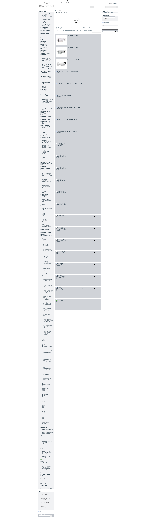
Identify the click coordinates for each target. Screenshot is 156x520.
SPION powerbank (45, 201)
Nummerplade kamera (46, 186)
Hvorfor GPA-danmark (74, 518)
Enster (43, 339)
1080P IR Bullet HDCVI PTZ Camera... (75, 240)
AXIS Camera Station (46, 268)
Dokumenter (43, 41)
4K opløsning (43, 84)
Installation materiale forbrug (47, 432)
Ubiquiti (43, 416)
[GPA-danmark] (49, 4)
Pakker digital (44, 463)
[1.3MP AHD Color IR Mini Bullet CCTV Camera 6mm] (61, 160)
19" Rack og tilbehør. (46, 433)
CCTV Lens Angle (44, 493)
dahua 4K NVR (46, 310)
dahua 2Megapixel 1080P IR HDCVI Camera (47, 100)
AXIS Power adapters (47, 263)
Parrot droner (44, 399)
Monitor (43, 224)
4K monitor (44, 85)
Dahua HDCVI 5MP (45, 119)
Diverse (42, 39)
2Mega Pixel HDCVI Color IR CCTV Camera (47, 104)
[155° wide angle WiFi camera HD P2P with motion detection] (61, 88)
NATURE (43, 391)
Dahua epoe (45, 298)
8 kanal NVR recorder (46, 451)
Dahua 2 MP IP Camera (47, 299)
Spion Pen (44, 196)
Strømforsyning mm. (46, 207)
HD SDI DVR (44, 442)
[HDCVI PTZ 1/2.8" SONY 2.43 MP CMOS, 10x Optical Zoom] (61, 220)
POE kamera (44, 156)
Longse (43, 386)
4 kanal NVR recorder (46, 450)
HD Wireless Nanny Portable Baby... (75, 288)
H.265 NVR (44, 90)
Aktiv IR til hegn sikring (46, 22)
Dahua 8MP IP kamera (47, 305)
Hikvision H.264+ (45, 92)
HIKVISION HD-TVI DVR (47, 444)
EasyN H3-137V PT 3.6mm (73, 71)
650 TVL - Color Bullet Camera (74, 95)
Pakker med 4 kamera (46, 467)
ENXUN (43, 340)
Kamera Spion (44, 194)
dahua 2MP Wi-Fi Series (48, 318)
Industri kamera (44, 135)
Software (43, 438)
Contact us (47, 518)
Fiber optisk (43, 166)
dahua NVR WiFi (47, 321)
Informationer (43, 42)
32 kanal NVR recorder (46, 453)
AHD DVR (44, 55)
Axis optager (45, 264)
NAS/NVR (44, 153)
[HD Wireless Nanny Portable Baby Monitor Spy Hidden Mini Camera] (61, 292)
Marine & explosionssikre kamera (46, 235)
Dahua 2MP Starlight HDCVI (45, 112)
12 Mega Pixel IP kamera (47, 150)
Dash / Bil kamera (44, 33)
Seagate (43, 407)
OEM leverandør (45, 394)
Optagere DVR (44, 435)
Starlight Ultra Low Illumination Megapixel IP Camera (46, 163)
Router (43, 158)
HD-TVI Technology (45, 125)
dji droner (43, 338)
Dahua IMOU (45, 278)
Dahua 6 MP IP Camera (47, 304)
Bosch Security (45, 270)
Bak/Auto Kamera (44, 27)
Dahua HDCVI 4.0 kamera (47, 117)
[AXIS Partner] (41, 511)
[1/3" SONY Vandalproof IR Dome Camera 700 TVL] (61, 112)
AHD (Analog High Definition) (45, 54)
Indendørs (44, 182)
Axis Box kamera (46, 244)
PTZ (42, 187)
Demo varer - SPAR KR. (46, 487)
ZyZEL (43, 424)
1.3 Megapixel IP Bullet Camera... (74, 131)
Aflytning (42, 21)
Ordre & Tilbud (44, 457)
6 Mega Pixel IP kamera (46, 147)
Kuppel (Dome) (45, 184)
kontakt (62, 2)
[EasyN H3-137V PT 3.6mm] (61, 76)
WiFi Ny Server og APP (47, 200)
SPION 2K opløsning (46, 202)
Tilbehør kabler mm (45, 160)
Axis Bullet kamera (46, 243)
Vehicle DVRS (43, 507)
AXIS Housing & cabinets (48, 257)
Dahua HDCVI (43, 499)
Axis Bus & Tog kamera (47, 249)
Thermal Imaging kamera (46, 429)
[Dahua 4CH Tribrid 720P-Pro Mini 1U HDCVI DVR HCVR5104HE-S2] (61, 268)
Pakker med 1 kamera (46, 464)
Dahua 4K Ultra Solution (47, 308)
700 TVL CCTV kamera (46, 174)
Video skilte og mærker (46, 226)
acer (42, 238)
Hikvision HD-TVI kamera (48, 380)
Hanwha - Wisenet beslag (47, 369)
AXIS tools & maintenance (48, 260)
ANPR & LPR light (45, 25)
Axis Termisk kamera (46, 251)
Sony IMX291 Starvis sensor (47, 410)
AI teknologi (44, 239)
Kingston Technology (46, 384)
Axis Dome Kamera (46, 245)
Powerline (44, 157)
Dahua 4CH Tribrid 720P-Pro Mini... (75, 264)
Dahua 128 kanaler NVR (48, 291)
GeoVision (44, 344)
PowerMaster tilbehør (46, 19)
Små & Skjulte (44, 188)
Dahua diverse (45, 281)
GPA (42, 345)
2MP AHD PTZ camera (46, 62)
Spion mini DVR (45, 195)
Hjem (56, 10)
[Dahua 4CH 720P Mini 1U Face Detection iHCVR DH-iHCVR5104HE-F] (61, 256)
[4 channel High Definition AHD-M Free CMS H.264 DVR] (61, 208)
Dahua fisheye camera (47, 313)
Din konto (115, 5)
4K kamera (44, 86)
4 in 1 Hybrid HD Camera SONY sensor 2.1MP (47, 82)
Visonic (43, 418)
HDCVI (43, 373)
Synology (43, 411)
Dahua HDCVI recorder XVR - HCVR (46, 114)
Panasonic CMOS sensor (47, 397)
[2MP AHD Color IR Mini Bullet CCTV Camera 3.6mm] (61, 184)
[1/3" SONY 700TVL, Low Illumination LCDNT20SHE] (61, 124)
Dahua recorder (45, 284)
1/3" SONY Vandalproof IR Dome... (75, 107)
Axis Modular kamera (46, 246)
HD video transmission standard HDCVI (46, 95)
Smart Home (43, 477)
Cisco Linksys (44, 273)
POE (41, 472)
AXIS (43, 241)
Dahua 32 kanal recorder (48, 289)
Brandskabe (43, 32)
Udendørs (44, 191)
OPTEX (43, 395)
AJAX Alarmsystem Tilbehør (47, 16)
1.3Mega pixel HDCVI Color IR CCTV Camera (47, 102)
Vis (94, 35)
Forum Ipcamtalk (44, 494)
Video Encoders (44, 482)
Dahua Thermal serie (46, 314)
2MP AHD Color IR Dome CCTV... (74, 192)
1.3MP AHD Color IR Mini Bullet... (74, 156)
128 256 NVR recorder (46, 456)
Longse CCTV (43, 506)
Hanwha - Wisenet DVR (47, 352)
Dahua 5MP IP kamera (47, 303)
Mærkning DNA (44, 427)
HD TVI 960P (44, 131)
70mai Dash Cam (45, 36)
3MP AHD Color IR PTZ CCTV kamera (46, 65)
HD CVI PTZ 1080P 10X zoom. (74, 228)
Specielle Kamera (45, 190)
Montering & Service (45, 431)
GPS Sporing (43, 44)
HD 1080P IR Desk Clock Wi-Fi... (74, 300)
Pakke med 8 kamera (46, 469)
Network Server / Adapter (47, 154)
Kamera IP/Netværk (45, 139)
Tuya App (43, 204)
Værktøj (43, 227)
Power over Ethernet (45, 501)
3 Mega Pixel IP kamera (46, 143)
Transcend (44, 413)
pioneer (43, 401)
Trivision (43, 414)
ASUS (43, 240)
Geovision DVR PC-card (45, 498)
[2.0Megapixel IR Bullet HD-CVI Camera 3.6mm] (61, 64)
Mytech (43, 390)
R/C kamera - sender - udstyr (45, 475)
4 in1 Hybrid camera (45, 76)
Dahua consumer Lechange (47, 279)
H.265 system (43, 89)
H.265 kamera (44, 91)
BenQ (43, 269)
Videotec (43, 417)
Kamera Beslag (45, 219)
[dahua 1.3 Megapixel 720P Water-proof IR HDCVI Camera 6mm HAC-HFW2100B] (61, 52)
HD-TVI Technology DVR (47, 375)
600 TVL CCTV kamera (46, 173)
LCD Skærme (44, 221)
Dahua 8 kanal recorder (48, 286)
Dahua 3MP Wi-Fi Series (48, 319)
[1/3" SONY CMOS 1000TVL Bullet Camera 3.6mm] (61, 148)
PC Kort (43, 437)
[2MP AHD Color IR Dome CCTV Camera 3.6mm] (61, 196)
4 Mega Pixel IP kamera (46, 145)
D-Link (43, 274)
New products (41, 518)
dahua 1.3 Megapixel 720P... (73, 35)
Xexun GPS (44, 423)
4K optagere (44, 87)
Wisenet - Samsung (45, 422)
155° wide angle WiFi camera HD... (75, 83)
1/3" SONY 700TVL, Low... (73, 119)
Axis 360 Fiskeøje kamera (47, 250)
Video (41, 480)
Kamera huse (44, 220)
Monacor (43, 389)
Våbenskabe (43, 483)
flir (42, 341)
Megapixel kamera (45, 185)
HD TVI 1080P (44, 132)
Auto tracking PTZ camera (45, 48)
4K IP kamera (46, 309)
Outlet (41, 459)
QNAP (43, 396)
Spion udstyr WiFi (45, 199)
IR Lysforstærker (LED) (46, 216)
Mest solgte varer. (106, 25)
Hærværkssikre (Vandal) (47, 181)
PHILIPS (43, 400)
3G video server (45, 14)
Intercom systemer (45, 137)
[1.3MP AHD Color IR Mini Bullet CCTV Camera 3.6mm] (61, 172)
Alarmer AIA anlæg (45, 13)
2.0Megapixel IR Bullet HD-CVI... (74, 59)
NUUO (43, 393)
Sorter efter (89, 32)
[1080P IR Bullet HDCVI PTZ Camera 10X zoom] (61, 244)
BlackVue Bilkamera (46, 34)
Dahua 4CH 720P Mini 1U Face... (74, 252)
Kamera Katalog (44, 169)
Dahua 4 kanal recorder (48, 285)
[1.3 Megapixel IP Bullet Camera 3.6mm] (61, 136)
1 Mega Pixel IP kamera (46, 140)
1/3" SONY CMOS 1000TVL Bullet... (75, 144)
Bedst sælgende (108, 24)
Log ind (115, 3)
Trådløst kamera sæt (46, 230)
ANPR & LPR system (45, 24)
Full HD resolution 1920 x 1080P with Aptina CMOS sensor (47, 78)
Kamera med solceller (45, 168)
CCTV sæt (44, 28)
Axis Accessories (46, 255)
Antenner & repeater (46, 151)
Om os (68, 518)
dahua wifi (44, 315)
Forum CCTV (43, 495)
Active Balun (45, 210)
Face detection (44, 50)
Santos (43, 406)
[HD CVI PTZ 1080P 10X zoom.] (61, 232)
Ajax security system (46, 15)
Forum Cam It (43, 497)
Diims (41, 37)
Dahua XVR (45, 292)
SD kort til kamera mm (46, 225)
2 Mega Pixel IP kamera (46, 142)
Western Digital (45, 421)
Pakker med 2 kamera (46, 466)
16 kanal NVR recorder (46, 452)
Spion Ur (43, 198)
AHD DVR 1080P (45, 57)
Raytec (43, 402)
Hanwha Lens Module (46, 353)
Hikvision (43, 377)
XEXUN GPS (44, 45)
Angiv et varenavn (42, 514)
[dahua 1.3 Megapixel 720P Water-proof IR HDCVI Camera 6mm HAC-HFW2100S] (61, 40)
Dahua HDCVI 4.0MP (45, 116)
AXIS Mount (46, 256)
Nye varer (106, 11)
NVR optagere (43, 448)
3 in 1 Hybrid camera (45, 71)
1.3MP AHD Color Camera (47, 58)
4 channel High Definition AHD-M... (75, 204)
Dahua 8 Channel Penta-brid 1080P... (75, 276)
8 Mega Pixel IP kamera (46, 148)
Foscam (43, 342)
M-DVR (43, 436)
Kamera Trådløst (44, 229)
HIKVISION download (45, 502)
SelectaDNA (44, 408)
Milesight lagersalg (45, 388)
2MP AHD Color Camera (46, 59)
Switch (43, 159)
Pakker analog (44, 462)
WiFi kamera (43, 485)
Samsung (43, 405)
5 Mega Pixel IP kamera (46, 146)
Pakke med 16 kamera (46, 471)
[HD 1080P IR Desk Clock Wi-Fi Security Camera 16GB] (61, 304)
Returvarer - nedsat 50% (46, 488)
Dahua (43, 275)
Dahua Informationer (46, 276)
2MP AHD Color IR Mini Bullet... (74, 180)
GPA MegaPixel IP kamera (47, 346)
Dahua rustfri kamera (46, 324)
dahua (42, 503)
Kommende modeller (45, 232)
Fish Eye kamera (44, 51)
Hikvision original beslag (47, 378)
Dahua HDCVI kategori (47, 280)
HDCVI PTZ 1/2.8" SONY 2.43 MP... (75, 216)
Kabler (43, 218)
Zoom (43, 192)
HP (42, 382)
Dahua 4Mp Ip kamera (46, 302)
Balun (43, 209)
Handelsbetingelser (62, 518)
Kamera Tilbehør (44, 205)
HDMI (43, 215)
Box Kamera (44, 179)
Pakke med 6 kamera (46, 468)
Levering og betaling (54, 518)
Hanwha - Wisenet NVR (47, 368)
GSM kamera (44, 180)
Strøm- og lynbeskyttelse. (47, 208)
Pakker (42, 461)
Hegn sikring (43, 134)
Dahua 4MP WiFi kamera (48, 320)
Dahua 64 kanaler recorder (48, 290)
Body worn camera (45, 30)
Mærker (42, 237)
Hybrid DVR (44, 443)
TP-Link (43, 412)
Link (40, 491)
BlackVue (43, 271)
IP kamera (44, 152)
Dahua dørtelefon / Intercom (47, 325)
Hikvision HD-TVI (46, 379)
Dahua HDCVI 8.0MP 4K (46, 121)
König (43, 385)
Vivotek (43, 419)
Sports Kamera (44, 478)
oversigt (67, 2)
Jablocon (43, 383)
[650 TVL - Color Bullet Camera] (61, 100)
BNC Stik (43, 213)
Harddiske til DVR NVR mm (47, 441)
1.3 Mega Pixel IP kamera (47, 141)
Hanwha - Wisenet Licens (47, 372)
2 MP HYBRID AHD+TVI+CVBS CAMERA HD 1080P (47, 73)
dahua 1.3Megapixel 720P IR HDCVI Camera (47, 98)
